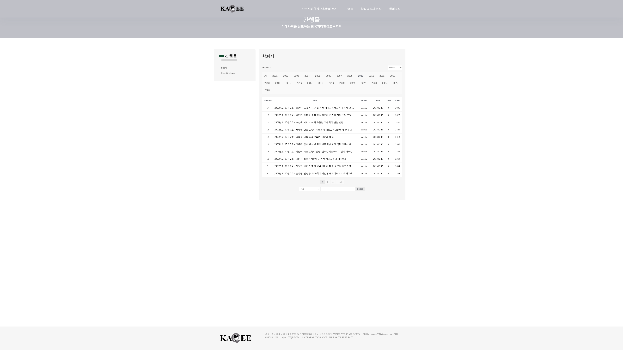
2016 (299, 83)
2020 (342, 83)
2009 (360, 76)
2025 (395, 83)
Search (360, 189)
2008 (350, 76)
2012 (392, 76)
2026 (267, 90)
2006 (328, 76)
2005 (317, 76)
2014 (277, 83)
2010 (371, 76)
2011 (382, 76)
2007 (339, 76)
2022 (363, 83)
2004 (307, 76)
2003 (296, 76)
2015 (288, 83)
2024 (384, 83)
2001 (275, 76)
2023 (374, 83)
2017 (309, 83)
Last (340, 182)
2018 (320, 83)
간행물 (349, 8)
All (265, 76)
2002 (285, 76)
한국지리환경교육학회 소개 (319, 8)
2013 (267, 83)
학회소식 (395, 8)
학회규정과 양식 (371, 8)
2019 (331, 83)
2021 (352, 83)
